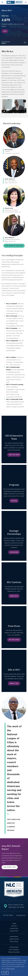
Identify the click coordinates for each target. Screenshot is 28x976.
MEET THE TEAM (14, 454)
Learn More (14, 552)
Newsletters (14, 936)
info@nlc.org (20, 915)
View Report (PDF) (9, 867)
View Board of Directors (14, 245)
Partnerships (14, 947)
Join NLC (14, 926)
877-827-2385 (8, 915)
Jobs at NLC (14, 931)
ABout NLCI (14, 596)
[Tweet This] (8, 814)
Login (14, 923)
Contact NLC (14, 928)
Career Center (14, 939)
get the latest (14, 639)
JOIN (4, 31)
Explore (14, 500)
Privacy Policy (10, 968)
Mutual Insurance (14, 952)
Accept (5, 973)
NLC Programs (14, 949)
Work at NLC (14, 683)
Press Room (14, 941)
